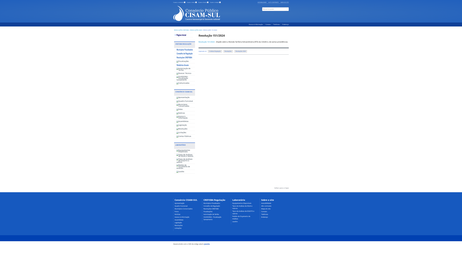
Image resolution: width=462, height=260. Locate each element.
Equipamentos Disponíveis (241, 203)
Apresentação (179, 203)
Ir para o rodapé (215, 2)
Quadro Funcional (181, 206)
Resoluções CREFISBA (181, 30)
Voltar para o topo (281, 188)
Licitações (178, 228)
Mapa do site (285, 2)
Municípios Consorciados (183, 209)
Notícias (177, 214)
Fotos (177, 212)
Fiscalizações (207, 212)
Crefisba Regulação (215, 51)
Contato (268, 24)
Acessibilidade (262, 2)
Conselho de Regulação (211, 206)
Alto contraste (273, 2)
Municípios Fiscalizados (211, 203)
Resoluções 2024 (196, 30)
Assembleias (179, 220)
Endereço (285, 24)
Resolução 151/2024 (212, 35)
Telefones (276, 24)
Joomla (207, 244)
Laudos (235, 222)
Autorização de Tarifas (211, 214)
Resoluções (228, 51)
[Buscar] (287, 9)
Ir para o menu (191, 2)
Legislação (178, 223)
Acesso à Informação (256, 24)
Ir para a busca (203, 2)
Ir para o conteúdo (179, 2)
